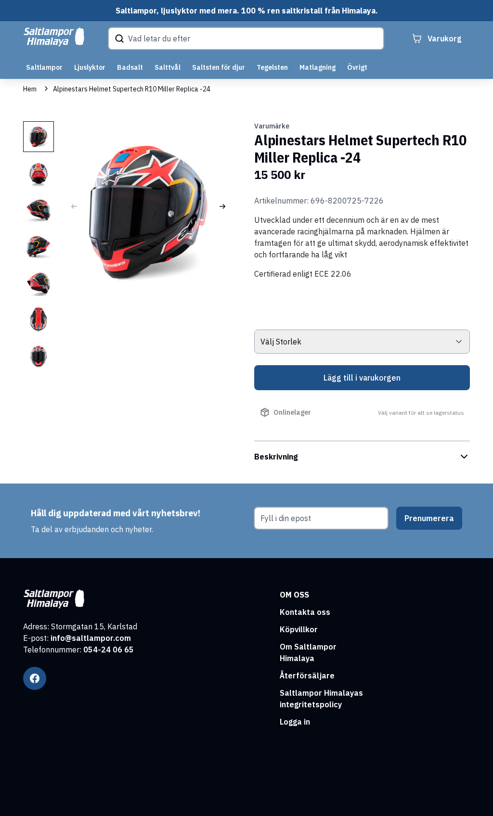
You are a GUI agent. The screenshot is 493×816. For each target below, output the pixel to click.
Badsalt (130, 67)
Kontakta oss (305, 612)
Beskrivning (276, 456)
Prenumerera (429, 518)
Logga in (295, 722)
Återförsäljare (307, 675)
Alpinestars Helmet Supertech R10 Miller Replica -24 (131, 89)
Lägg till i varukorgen (362, 377)
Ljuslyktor (89, 67)
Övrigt (357, 67)
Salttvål (168, 67)
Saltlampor (44, 67)
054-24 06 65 (108, 649)
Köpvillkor (299, 629)
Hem (30, 89)
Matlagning (317, 67)
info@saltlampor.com (91, 638)
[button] (222, 206)
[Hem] (54, 37)
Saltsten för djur (218, 67)
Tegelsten (272, 67)
